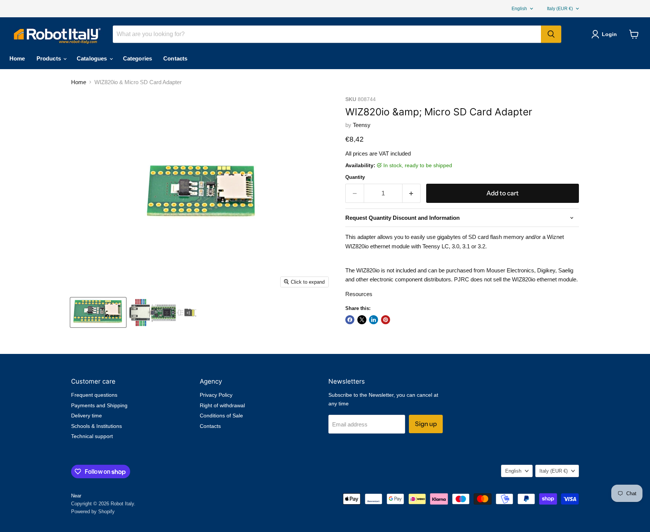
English (519, 8)
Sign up (426, 424)
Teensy (362, 125)
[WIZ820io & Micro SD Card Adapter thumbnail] (98, 312)
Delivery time (86, 416)
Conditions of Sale (221, 416)
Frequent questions (94, 395)
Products (49, 58)
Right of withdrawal (222, 405)
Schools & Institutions (96, 426)
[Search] (551, 34)
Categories (137, 58)
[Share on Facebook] (349, 319)
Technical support (92, 436)
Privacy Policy (216, 395)
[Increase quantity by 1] (411, 193)
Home (17, 58)
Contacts (175, 58)
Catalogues (93, 58)
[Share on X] (361, 319)
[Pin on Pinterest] (385, 319)
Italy (560, 8)
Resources (358, 294)
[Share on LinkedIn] (373, 319)
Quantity (355, 177)
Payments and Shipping (99, 405)
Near (76, 496)
